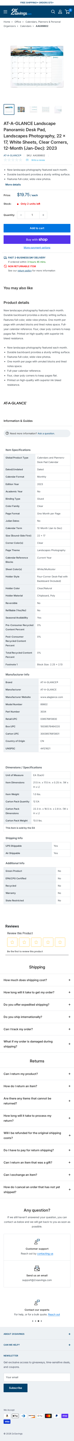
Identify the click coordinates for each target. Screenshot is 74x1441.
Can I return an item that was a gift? (28, 1162)
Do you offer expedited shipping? (26, 1004)
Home (7, 21)
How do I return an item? (20, 1086)
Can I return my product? (21, 1074)
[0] (67, 12)
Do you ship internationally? (23, 1017)
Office (18, 21)
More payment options (37, 247)
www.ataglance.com (51, 697)
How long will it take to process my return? (27, 1118)
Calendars (25, 26)
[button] (67, 12)
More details (13, 184)
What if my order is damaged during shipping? (28, 1044)
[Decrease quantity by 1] (21, 215)
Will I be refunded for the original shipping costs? (32, 1135)
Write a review (38, 160)
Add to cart (37, 228)
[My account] (60, 12)
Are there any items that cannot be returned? (27, 1101)
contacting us (45, 1253)
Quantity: (9, 214)
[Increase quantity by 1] (43, 215)
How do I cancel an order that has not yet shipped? (32, 1189)
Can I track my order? (18, 1029)
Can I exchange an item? (20, 1175)
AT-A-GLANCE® (12, 155)
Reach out (54, 1314)
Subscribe (15, 1388)
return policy (25, 270)
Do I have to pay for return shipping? (29, 1150)
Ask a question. (46, 433)
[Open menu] (5, 11)
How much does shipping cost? (25, 980)
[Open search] (53, 12)
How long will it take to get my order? (29, 992)
